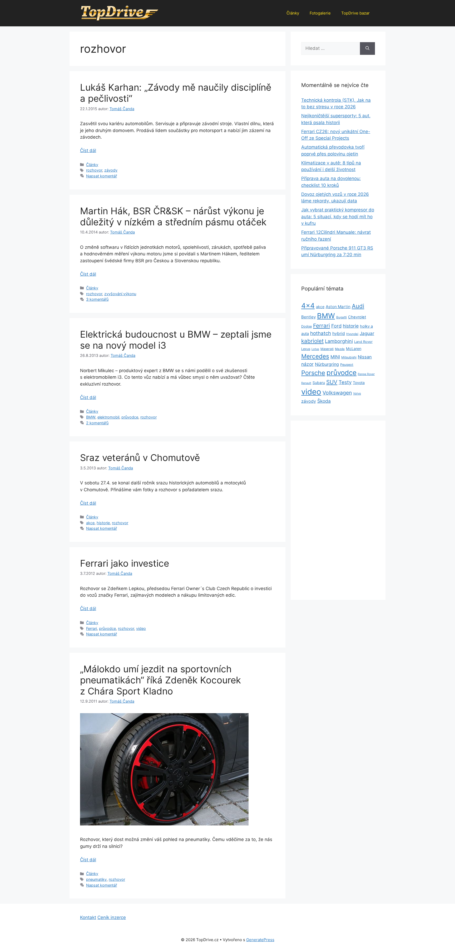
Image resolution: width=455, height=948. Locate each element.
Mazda (340, 349)
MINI (335, 356)
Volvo (357, 393)
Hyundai (352, 334)
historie (103, 523)
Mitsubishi (349, 357)
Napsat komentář (101, 176)
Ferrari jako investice (124, 563)
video (141, 628)
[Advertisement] (338, 510)
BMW (90, 417)
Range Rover (366, 374)
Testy (345, 382)
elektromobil (108, 417)
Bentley (308, 316)
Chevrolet (357, 317)
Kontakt (88, 917)
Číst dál (88, 150)
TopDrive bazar (355, 13)
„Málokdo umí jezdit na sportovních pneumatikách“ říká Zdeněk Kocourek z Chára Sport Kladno (160, 680)
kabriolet (312, 341)
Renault (306, 383)
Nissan (365, 356)
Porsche (313, 373)
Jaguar (367, 333)
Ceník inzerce (111, 917)
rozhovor (94, 170)
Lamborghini (339, 341)
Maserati (327, 349)
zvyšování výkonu (120, 293)
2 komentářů (97, 423)
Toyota (359, 382)
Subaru (319, 382)
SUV (331, 382)
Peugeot (346, 365)
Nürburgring (327, 364)
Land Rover (363, 341)
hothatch (320, 333)
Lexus (305, 349)
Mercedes (315, 356)
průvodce (129, 417)
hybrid (338, 333)
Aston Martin (338, 306)
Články (292, 13)
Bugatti (341, 317)
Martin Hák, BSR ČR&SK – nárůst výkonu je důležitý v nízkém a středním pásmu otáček (173, 216)
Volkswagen (337, 393)
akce (90, 523)
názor (307, 364)
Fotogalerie (320, 13)
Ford (336, 326)
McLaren (353, 348)
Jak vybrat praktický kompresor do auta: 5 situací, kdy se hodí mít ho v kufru (337, 216)
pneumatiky (96, 879)
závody (110, 170)
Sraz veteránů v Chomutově (140, 457)
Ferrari (91, 628)
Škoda (324, 401)
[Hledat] (367, 48)
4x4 (308, 306)
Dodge (306, 326)
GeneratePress (260, 939)
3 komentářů (97, 299)
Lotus (315, 349)
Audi (358, 306)
